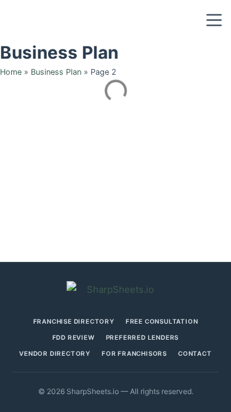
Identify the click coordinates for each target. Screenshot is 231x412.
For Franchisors (134, 353)
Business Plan (56, 72)
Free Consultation (162, 321)
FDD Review (73, 337)
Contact (195, 353)
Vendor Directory (55, 353)
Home (11, 72)
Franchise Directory (74, 321)
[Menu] (214, 20)
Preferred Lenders (142, 337)
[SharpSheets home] (116, 289)
